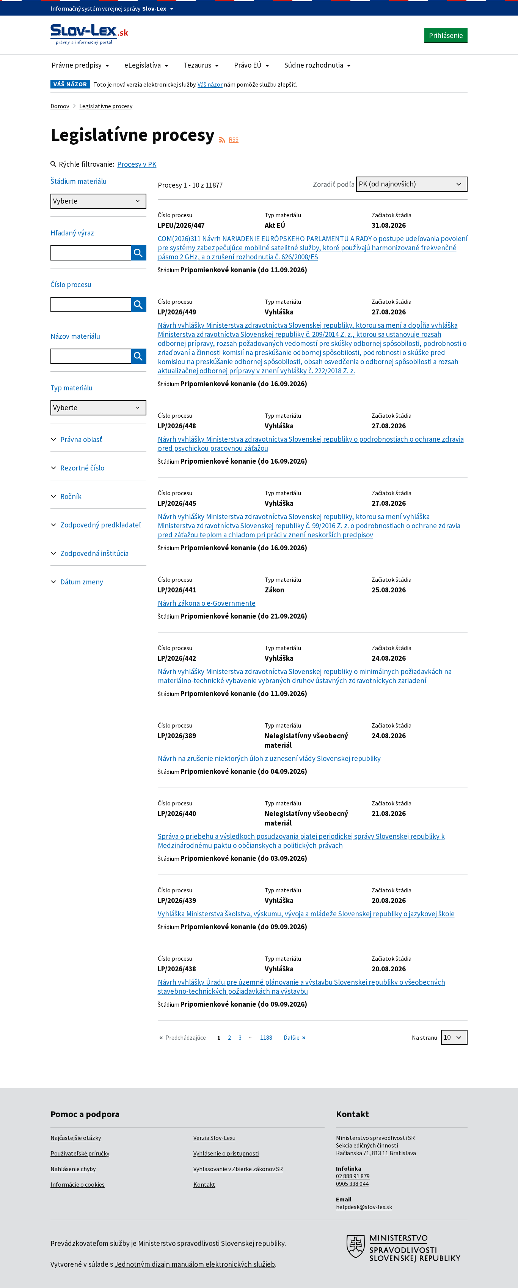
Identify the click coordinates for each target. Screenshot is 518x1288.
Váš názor (210, 84)
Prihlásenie (446, 35)
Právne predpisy (77, 64)
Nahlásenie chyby (73, 1169)
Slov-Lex (154, 8)
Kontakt (204, 1184)
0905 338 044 (352, 1183)
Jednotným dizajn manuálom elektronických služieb (195, 1264)
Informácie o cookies (77, 1184)
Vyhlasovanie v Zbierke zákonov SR (238, 1169)
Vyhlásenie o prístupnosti (226, 1153)
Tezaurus (197, 64)
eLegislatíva (142, 64)
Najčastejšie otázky (75, 1137)
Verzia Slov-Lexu (214, 1137)
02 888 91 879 (353, 1176)
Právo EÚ (248, 64)
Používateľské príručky (79, 1153)
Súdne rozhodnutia (313, 64)
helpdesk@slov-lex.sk (364, 1207)
